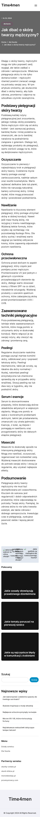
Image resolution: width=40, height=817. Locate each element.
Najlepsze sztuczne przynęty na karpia (19, 712)
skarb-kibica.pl (7, 771)
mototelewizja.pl (8, 776)
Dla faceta (5, 751)
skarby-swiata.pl (8, 767)
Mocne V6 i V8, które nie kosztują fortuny (17, 719)
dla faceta (7, 24)
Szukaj (5, 674)
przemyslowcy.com (9, 780)
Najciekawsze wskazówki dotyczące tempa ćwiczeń (18, 728)
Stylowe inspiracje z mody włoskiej (18, 706)
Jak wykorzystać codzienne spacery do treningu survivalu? (20, 698)
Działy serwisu (7, 746)
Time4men (10, 5)
